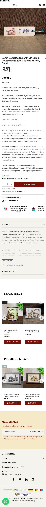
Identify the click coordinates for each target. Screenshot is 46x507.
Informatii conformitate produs (13, 265)
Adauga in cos (29, 184)
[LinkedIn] (26, 480)
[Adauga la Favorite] (20, 302)
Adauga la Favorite (12, 197)
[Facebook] (13, 480)
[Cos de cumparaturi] (44, 5)
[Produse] (3, 5)
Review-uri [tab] (8, 272)
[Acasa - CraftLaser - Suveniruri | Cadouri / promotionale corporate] (14, 5)
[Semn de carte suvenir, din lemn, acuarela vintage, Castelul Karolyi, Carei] (23, 31)
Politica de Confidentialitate (25, 439)
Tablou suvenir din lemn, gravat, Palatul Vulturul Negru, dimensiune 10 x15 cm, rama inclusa (12, 395)
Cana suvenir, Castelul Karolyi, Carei (11, 331)
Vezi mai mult (7, 261)
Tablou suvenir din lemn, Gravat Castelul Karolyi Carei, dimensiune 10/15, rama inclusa (33, 395)
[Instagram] (33, 480)
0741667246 (8, 471)
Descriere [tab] (6, 225)
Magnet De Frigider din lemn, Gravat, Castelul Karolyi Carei (32, 331)
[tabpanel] (23, 31)
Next (44, 33)
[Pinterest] (20, 480)
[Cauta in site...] (40, 5)
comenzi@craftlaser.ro (12, 474)
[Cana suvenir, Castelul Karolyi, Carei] (12, 314)
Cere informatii (11, 201)
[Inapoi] (44, 57)
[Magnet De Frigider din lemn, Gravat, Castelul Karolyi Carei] (33, 314)
